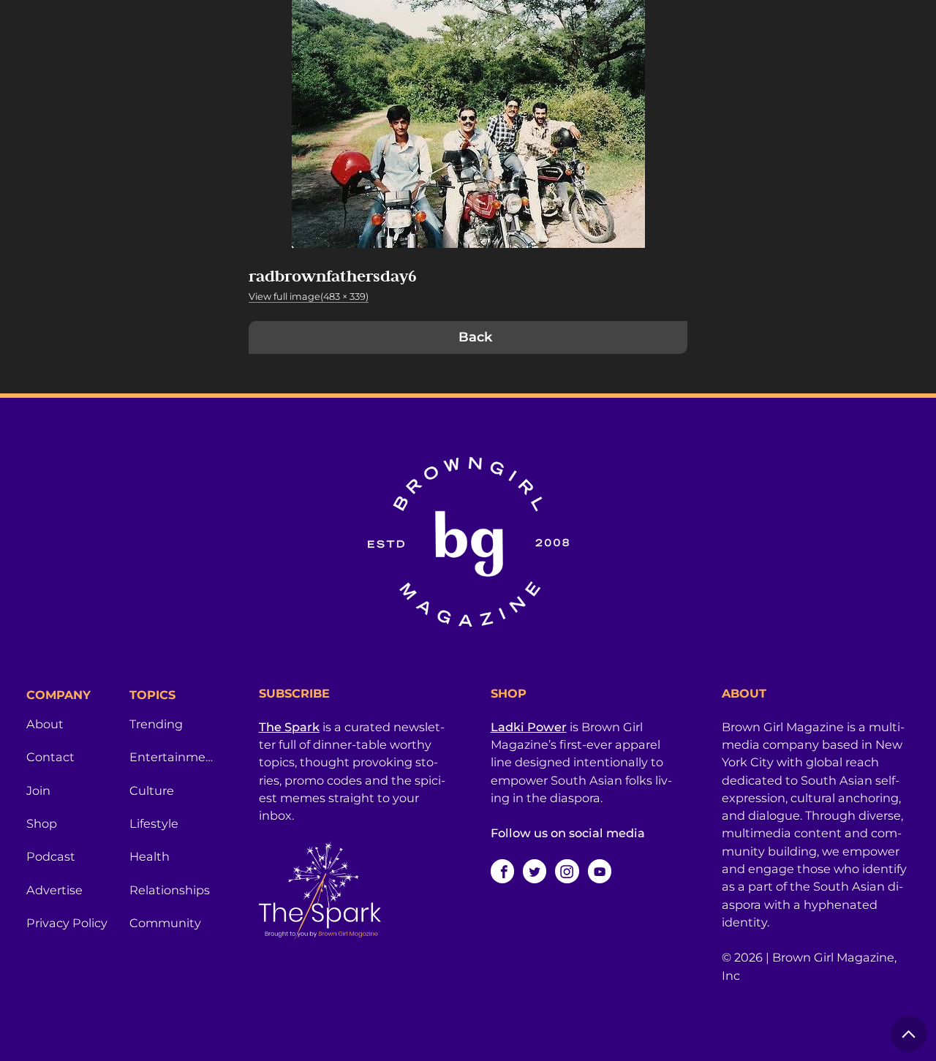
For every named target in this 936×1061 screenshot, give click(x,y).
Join (38, 790)
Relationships (169, 890)
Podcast (50, 856)
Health (149, 856)
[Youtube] (599, 871)
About (45, 724)
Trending (156, 724)
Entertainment (172, 757)
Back (475, 337)
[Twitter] (534, 871)
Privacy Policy (66, 922)
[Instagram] (566, 871)
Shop (41, 823)
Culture (151, 790)
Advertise (54, 890)
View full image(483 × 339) (309, 296)
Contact (50, 757)
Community (165, 922)
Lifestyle (153, 823)
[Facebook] (502, 871)
